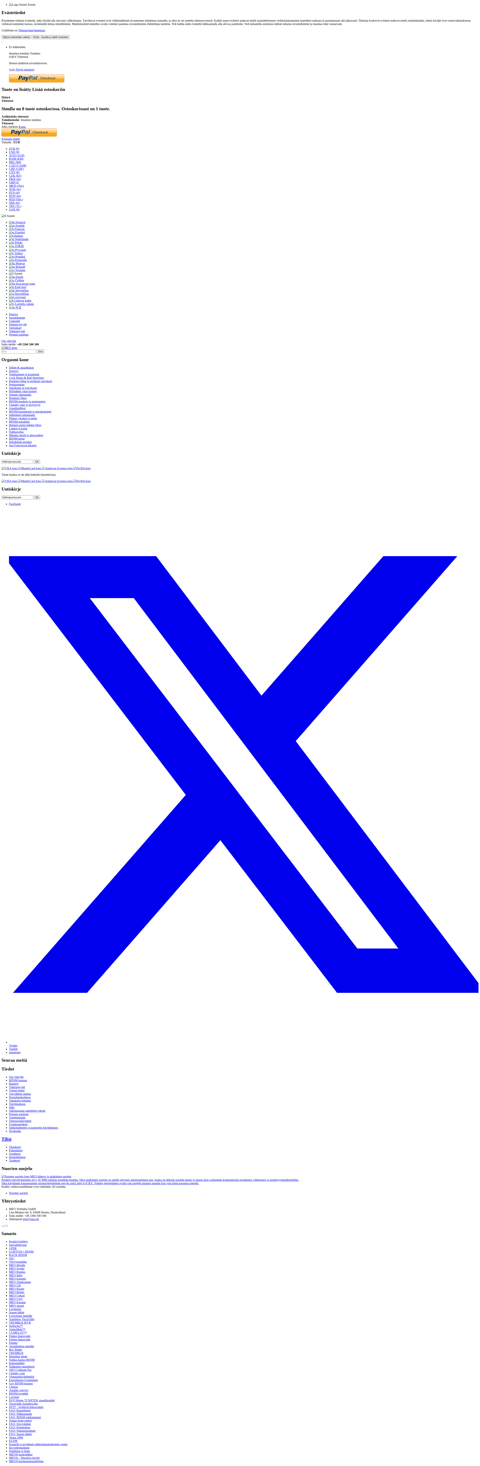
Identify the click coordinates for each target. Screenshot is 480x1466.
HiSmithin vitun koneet (23, 391)
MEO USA (16, 1299)
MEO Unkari (17, 1295)
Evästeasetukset (18, 1124)
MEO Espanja (17, 1278)
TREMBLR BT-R (20, 1322)
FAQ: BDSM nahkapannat (25, 1417)
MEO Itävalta (17, 1265)
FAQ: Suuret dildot (20, 1434)
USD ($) (14, 152)
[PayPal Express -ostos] (36, 81)
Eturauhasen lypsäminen (23, 1380)
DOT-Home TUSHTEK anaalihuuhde (32, 1400)
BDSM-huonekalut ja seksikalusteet (30, 411)
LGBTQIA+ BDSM (21, 1251)
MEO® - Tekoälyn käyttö (24, 1457)
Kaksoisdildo (17, 1363)
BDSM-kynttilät (18, 1393)
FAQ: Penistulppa (19, 1427)
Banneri (13, 1083)
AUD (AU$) (16, 155)
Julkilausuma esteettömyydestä (27, 1110)
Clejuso (13, 1386)
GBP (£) (14, 182)
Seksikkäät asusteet (20, 442)
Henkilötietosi (17, 1157)
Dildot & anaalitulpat (21, 367)
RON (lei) (15, 196)
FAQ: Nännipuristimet (22, 1430)
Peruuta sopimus (18, 334)
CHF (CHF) (16, 169)
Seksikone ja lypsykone (23, 388)
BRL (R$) (15, 162)
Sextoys (13, 371)
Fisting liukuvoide (19, 1336)
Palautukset (15, 1150)
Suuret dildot (16, 1312)
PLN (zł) (14, 192)
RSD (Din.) (16, 199)
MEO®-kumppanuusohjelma (26, 1461)
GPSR (13, 1248)
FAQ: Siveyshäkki (20, 1424)
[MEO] (9, 347)
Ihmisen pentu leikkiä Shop (25, 425)
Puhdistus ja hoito (19, 1451)
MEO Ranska (17, 1272)
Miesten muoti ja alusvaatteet (26, 435)
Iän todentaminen (19, 1447)
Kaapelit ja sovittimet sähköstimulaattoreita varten (38, 1444)
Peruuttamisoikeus (20, 1097)
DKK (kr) (15, 179)
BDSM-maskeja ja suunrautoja (27, 401)
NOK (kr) (15, 189)
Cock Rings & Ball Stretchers (26, 377)
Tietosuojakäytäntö (20, 1121)
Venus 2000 (16, 1437)
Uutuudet (14, 321)
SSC (11, 1258)
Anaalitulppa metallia (21, 1346)
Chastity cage (17, 1373)
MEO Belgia (16, 1292)
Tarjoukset (15, 327)
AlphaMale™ (17, 1329)
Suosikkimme (17, 317)
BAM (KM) (16, 158)
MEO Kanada (17, 1302)
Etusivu (13, 314)
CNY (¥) (14, 172)
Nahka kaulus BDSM (22, 1359)
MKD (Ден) (16, 185)
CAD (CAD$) (17, 165)
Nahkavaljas (16, 431)
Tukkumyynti (17, 331)
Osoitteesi (15, 1153)
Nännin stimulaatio (20, 394)
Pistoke (13, 1342)
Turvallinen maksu (20, 1093)
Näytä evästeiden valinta (16, 37)
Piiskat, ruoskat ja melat (23, 418)
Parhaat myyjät (18, 324)
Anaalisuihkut (17, 408)
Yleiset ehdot (17, 1090)
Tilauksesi (15, 1147)
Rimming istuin (18, 1356)
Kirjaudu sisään (11, 138)
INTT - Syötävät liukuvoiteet (26, 1407)
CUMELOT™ (18, 1332)
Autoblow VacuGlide (21, 1319)
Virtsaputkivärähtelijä (21, 1376)
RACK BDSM (18, 1255)
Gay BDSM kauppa (21, 1383)
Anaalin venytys (18, 1390)
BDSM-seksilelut (19, 421)
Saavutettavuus (18, 1244)
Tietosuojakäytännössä (31, 30)
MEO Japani (16, 1305)
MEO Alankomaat (20, 1282)
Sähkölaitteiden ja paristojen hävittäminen (33, 1127)
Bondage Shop (18, 398)
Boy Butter (15, 1349)
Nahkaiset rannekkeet (21, 1366)
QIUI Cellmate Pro (20, 1370)
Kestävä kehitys (18, 1241)
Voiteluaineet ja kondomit (24, 374)
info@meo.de (31, 1219)
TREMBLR (16, 1353)
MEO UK (15, 1285)
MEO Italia (15, 1275)
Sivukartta (15, 1131)
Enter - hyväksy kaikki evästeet (51, 37)
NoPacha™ (16, 1326)
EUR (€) (14, 148)
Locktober (15, 1309)
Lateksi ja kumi (18, 428)
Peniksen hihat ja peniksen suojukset (30, 381)
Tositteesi (14, 1160)
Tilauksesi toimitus (20, 1100)
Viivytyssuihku (18, 1261)
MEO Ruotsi (16, 1288)
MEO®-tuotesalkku (20, 1454)
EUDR (13, 1441)
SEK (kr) (14, 202)
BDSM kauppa (18, 1080)
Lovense (14, 1397)
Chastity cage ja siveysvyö (24, 404)
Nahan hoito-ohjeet (20, 1420)
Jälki (11, 1107)
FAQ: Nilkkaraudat (20, 1413)
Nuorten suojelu (18, 1193)
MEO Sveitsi (16, 1268)
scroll (5, 1225)
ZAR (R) (14, 209)
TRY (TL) (15, 206)
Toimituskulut (17, 1117)
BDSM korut (17, 438)
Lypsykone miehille (20, 1315)
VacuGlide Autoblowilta (23, 1403)
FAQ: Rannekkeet (20, 1410)
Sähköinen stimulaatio (22, 415)
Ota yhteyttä (9, 341)
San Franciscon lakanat (22, 445)
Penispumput (16, 384)
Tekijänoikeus (17, 1104)
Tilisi (6, 1139)
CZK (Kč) (15, 175)
